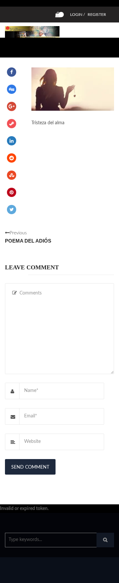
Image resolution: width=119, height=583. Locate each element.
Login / (77, 15)
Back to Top (91, 575)
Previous (28, 237)
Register (97, 15)
